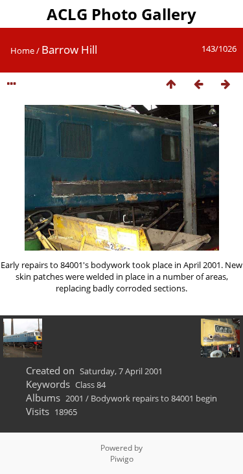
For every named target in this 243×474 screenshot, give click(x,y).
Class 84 (90, 384)
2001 (74, 398)
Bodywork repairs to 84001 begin (154, 398)
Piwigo (121, 458)
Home (22, 50)
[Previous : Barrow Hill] (198, 84)
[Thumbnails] (171, 84)
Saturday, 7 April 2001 (121, 371)
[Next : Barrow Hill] (225, 84)
